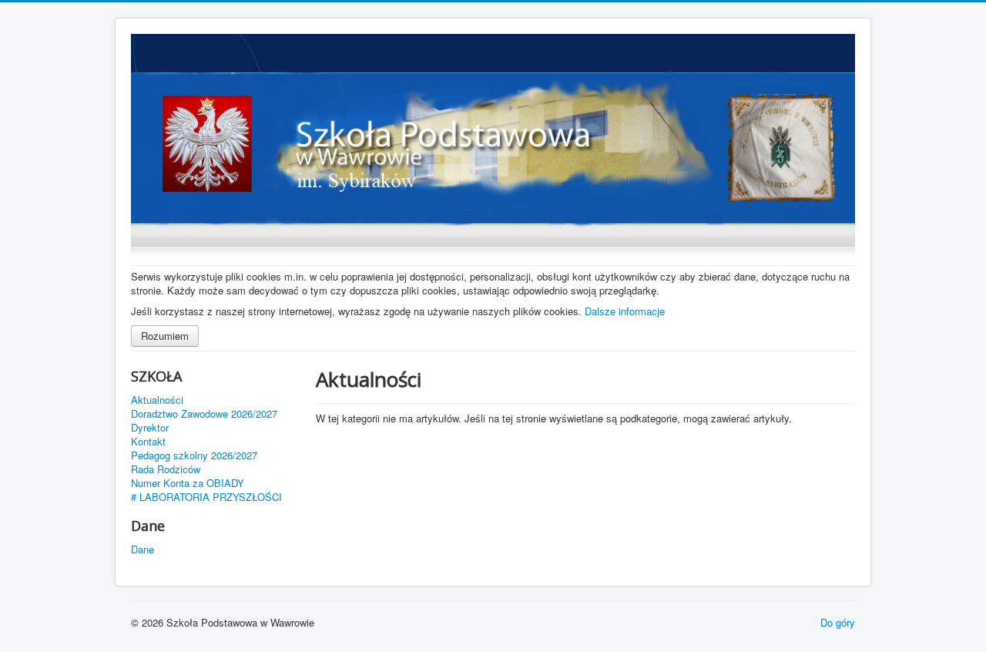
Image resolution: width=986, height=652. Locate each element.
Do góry (837, 622)
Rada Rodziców (165, 469)
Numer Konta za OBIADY (187, 483)
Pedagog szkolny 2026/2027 (194, 455)
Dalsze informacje (625, 311)
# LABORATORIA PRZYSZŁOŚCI (206, 497)
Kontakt (148, 442)
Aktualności (157, 400)
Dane (142, 549)
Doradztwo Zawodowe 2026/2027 (204, 414)
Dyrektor (150, 428)
